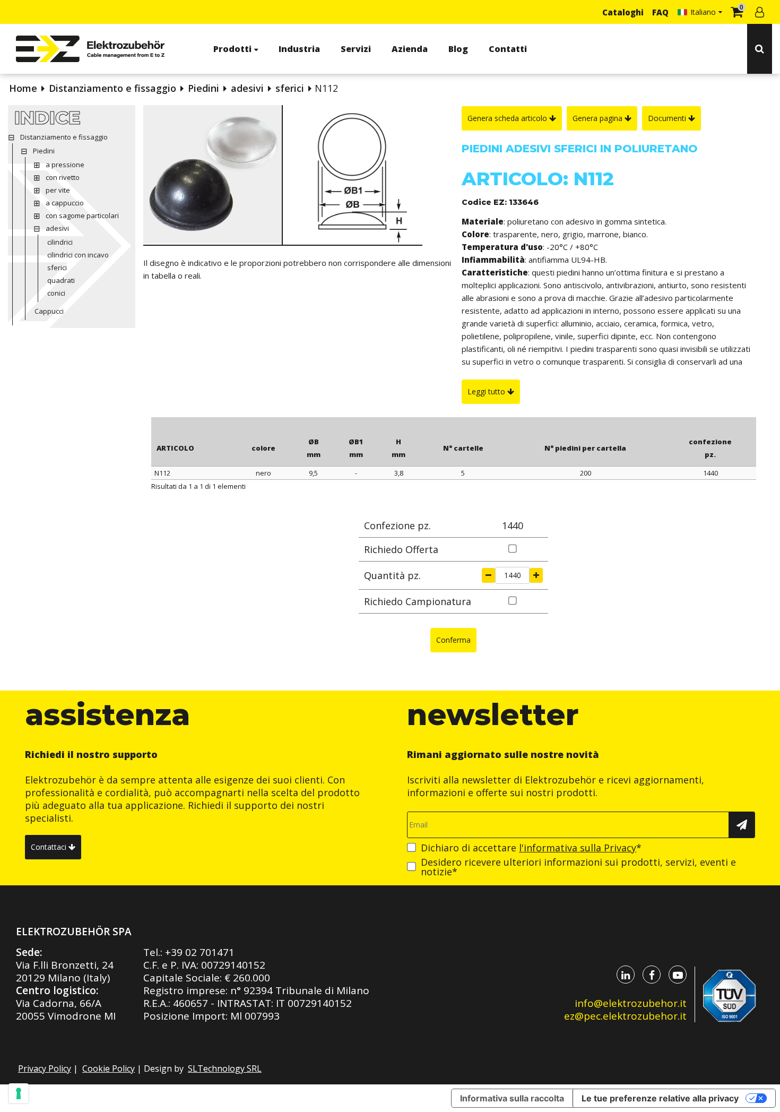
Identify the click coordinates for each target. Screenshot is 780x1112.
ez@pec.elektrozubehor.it (625, 1016)
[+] (536, 575)
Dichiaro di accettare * (531, 847)
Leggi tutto (487, 391)
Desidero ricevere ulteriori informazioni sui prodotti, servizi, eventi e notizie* (578, 866)
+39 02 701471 (200, 952)
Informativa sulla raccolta (512, 1098)
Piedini (203, 88)
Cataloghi (623, 12)
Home (23, 88)
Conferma (453, 640)
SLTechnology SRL (225, 1068)
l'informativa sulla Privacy (577, 847)
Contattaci (49, 847)
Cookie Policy (108, 1068)
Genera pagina (599, 118)
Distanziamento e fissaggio (112, 88)
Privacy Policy (44, 1068)
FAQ (660, 12)
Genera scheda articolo (508, 118)
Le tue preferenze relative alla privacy (660, 1098)
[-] (488, 575)
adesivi (247, 88)
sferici (289, 88)
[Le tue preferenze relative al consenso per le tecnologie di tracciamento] (18, 1093)
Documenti (668, 118)
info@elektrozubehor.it (631, 1003)
